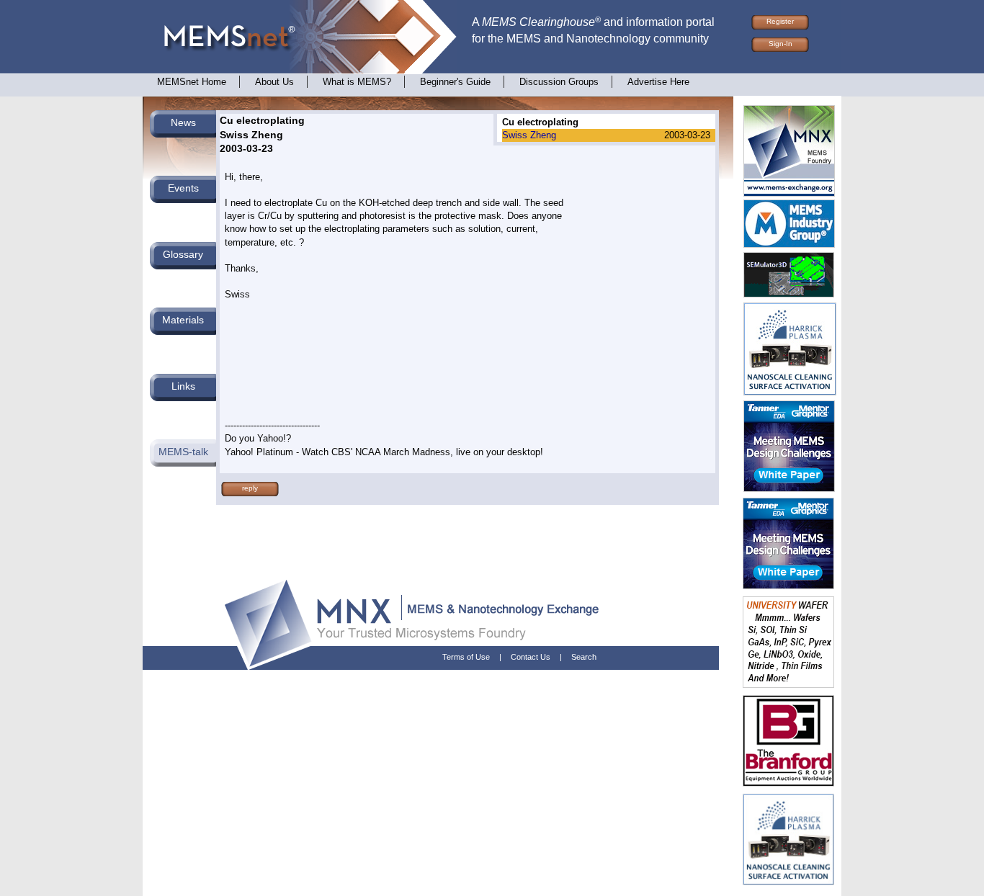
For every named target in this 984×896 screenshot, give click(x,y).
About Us (274, 82)
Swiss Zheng (529, 135)
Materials (183, 320)
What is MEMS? (357, 82)
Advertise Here (658, 82)
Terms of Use (466, 657)
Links (183, 386)
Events (183, 188)
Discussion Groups (559, 82)
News (183, 122)
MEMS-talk (183, 451)
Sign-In (780, 44)
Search (583, 657)
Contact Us (530, 657)
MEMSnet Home (191, 82)
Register (780, 21)
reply (250, 488)
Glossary (183, 254)
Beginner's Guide (455, 82)
